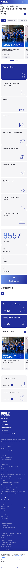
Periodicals (3, 455)
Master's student (5, 521)
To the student (4, 518)
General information (6, 459)
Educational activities (6, 457)
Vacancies (3, 448)
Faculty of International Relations (9, 542)
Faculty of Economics (6, 535)
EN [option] (14, 2)
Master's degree (5, 501)
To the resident (4, 525)
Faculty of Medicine (6, 544)
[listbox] (15, 2)
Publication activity (6, 476)
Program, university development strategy (11, 441)
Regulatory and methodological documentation (13, 474)
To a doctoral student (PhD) (8, 527)
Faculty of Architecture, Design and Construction (13, 547)
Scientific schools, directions (8, 489)
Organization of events (6, 450)
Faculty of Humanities (6, 540)
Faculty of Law (4, 538)
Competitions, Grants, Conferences (9, 482)
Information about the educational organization (13, 439)
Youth (2, 468)
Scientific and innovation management (10, 484)
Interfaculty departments (7, 549)
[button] (12, 60)
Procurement (4, 464)
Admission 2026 (5, 516)
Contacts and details (6, 446)
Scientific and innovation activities (9, 466)
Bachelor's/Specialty (6, 499)
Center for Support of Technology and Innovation (13, 491)
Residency (3, 508)
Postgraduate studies (6, 504)
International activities (6, 462)
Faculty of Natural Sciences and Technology (12, 533)
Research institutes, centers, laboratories (11, 493)
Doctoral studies (5, 506)
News (2, 453)
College (3, 510)
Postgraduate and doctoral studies (9, 487)
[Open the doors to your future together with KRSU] (12, 42)
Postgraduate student (6, 523)
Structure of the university (7, 444)
